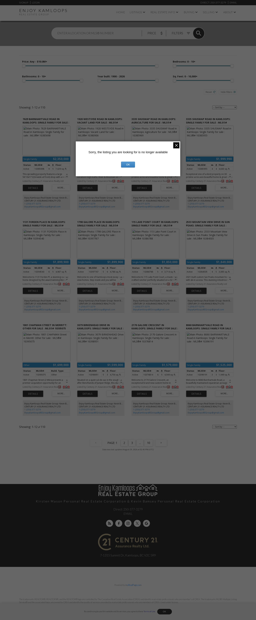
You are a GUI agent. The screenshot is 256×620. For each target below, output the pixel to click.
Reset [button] (209, 92)
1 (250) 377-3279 (32, 203)
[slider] (24, 66)
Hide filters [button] (226, 92)
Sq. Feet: (185, 76)
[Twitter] (137, 523)
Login (36, 2)
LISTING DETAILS (33, 188)
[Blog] (109, 523)
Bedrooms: (184, 61)
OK (164, 611)
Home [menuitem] (120, 12)
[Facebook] (118, 523)
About (228, 12)
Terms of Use (149, 611)
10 (148, 443)
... (140, 443)
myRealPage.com (133, 585)
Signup (23, 2)
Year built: (111, 76)
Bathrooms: (34, 76)
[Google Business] (146, 523)
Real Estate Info (162, 12)
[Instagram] (128, 523)
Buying (189, 12)
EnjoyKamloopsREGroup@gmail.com (42, 206)
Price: (34, 61)
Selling (209, 12)
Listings (136, 12)
